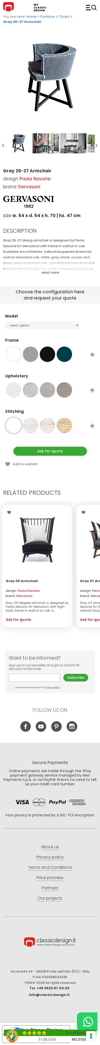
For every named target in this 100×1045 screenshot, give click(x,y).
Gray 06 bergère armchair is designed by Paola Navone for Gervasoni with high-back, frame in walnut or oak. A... (37, 606)
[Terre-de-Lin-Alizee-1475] (64, 389)
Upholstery (16, 376)
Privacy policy (50, 857)
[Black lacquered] (47, 354)
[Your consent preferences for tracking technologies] (91, 1036)
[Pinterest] (56, 730)
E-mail (36, 678)
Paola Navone (35, 179)
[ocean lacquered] (64, 354)
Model (11, 316)
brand (19, 596)
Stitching (14, 411)
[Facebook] (26, 730)
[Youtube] (41, 730)
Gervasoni (29, 187)
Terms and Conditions (50, 867)
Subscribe (75, 677)
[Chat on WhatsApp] (87, 1021)
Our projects (50, 898)
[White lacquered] (13, 354)
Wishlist (10, 512)
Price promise (50, 878)
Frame (12, 340)
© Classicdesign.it (50, 942)
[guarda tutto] (92, 354)
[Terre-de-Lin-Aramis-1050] (30, 389)
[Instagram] (72, 730)
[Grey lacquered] (30, 354)
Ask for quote (50, 451)
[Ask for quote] (37, 540)
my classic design (40, 7)
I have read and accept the (37, 687)
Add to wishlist (25, 464)
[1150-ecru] (64, 425)
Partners (50, 888)
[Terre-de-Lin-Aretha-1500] (47, 389)
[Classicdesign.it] (9, 7)
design (22, 591)
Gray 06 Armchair (22, 581)
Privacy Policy (52, 687)
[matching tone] (13, 425)
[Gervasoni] (28, 202)
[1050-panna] (47, 425)
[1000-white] (30, 425)
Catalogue (91, 7)
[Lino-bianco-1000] (13, 389)
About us (50, 847)
